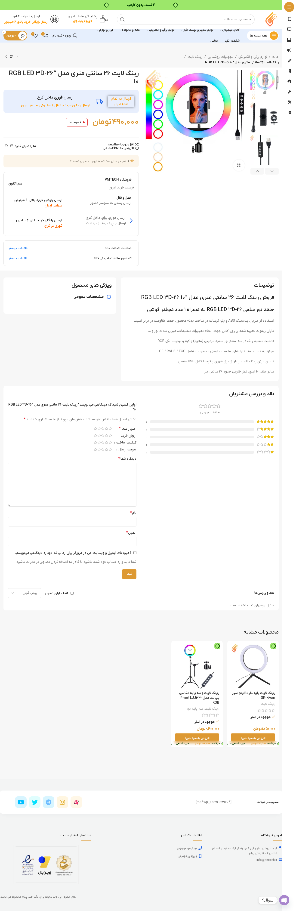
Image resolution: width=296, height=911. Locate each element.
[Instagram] (62, 802)
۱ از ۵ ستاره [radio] (110, 428)
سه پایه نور (195, 709)
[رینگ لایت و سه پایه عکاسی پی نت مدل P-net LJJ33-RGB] (197, 666)
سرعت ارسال (126, 450)
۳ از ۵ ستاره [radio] (103, 428)
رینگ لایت (195, 57)
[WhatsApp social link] (6, 146)
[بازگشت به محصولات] (12, 57)
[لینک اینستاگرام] (12, 146)
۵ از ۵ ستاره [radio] (95, 428)
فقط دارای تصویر (56, 593)
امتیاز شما (127, 429)
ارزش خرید (128, 436)
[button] (272, 171)
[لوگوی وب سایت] (271, 19)
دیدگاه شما (127, 458)
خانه (275, 57)
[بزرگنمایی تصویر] (239, 165)
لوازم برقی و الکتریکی (252, 57)
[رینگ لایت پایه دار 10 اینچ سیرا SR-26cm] (253, 666)
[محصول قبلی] (17, 57)
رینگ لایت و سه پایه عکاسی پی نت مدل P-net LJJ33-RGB (199, 698)
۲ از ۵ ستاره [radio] (106, 428)
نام (133, 513)
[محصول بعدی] (6, 57)
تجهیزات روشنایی (220, 57)
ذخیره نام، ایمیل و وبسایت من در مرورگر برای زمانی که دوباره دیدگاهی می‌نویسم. (73, 553)
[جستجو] (122, 19)
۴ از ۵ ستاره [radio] (99, 428)
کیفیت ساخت (125, 443)
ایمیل (131, 532)
